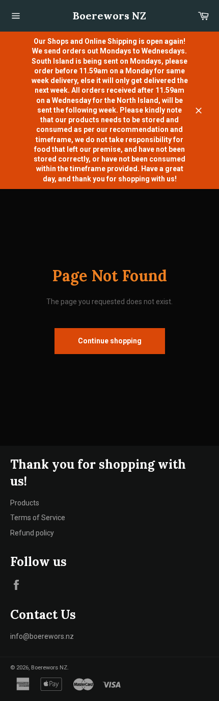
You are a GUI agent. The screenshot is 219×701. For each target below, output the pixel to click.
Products (24, 503)
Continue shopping (110, 341)
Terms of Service (37, 518)
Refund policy (32, 533)
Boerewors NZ (109, 15)
